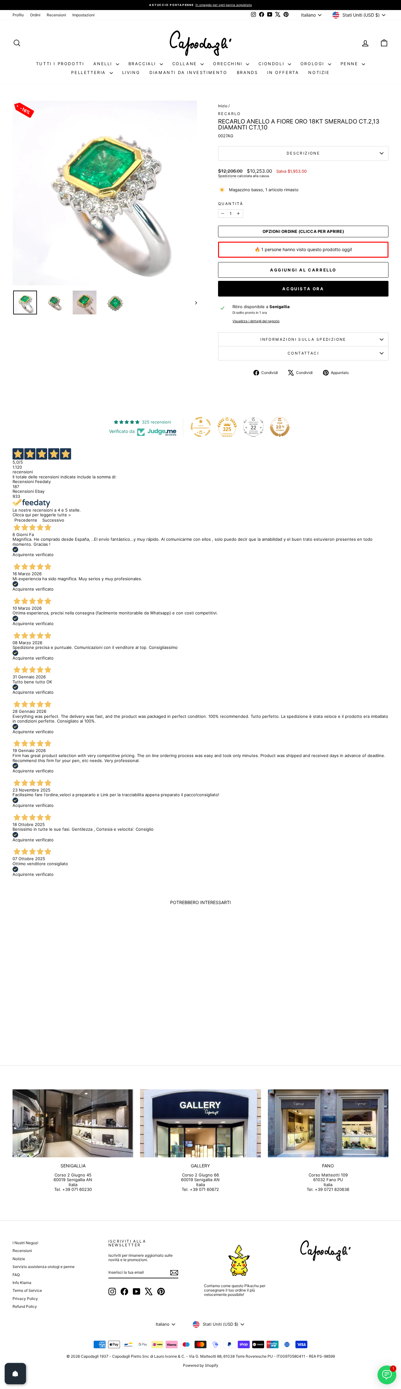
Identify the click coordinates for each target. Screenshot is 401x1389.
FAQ (16, 1274)
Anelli (103, 63)
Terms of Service (27, 1290)
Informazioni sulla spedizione (303, 339)
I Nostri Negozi (25, 1242)
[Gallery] (200, 1123)
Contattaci (303, 353)
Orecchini (228, 63)
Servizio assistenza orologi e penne (44, 1266)
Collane (185, 63)
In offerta (283, 72)
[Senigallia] (73, 1123)
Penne (351, 63)
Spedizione (227, 176)
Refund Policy (25, 1306)
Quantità (230, 204)
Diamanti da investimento (188, 72)
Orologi (313, 63)
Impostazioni (83, 15)
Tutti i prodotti (60, 63)
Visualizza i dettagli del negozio (255, 321)
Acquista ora (303, 288)
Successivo (53, 520)
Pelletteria (89, 72)
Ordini (35, 15)
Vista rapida (57, 1003)
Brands (247, 72)
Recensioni (56, 15)
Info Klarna (22, 1282)
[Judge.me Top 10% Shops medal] (280, 427)
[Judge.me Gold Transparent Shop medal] (201, 427)
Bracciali (143, 63)
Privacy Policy (25, 1298)
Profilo (18, 15)
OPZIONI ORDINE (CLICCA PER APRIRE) (303, 231)
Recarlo (229, 113)
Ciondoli (272, 63)
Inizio (222, 105)
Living (131, 72)
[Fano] (328, 1123)
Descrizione (303, 153)
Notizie (319, 72)
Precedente (25, 520)
